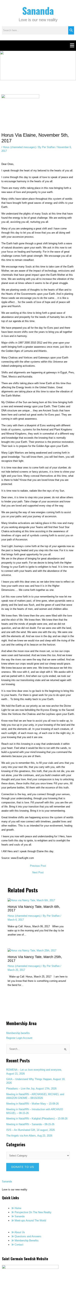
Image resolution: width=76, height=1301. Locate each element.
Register (11, 1037)
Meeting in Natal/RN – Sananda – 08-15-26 (30, 1124)
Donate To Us (22, 1167)
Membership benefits (18, 1033)
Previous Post (38, 866)
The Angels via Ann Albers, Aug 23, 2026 (29, 1135)
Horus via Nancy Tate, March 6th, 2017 (34, 908)
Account (27, 1037)
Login (19, 1037)
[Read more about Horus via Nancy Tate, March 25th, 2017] (32, 950)
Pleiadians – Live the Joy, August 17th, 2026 (31, 1088)
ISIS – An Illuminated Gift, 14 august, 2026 (30, 1129)
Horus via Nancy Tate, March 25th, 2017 (35, 958)
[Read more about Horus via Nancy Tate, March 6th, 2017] (31, 900)
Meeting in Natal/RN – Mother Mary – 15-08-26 (32, 1103)
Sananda (38, 10)
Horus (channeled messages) (19, 147)
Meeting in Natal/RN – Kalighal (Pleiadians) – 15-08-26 (36, 1118)
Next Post (38, 872)
